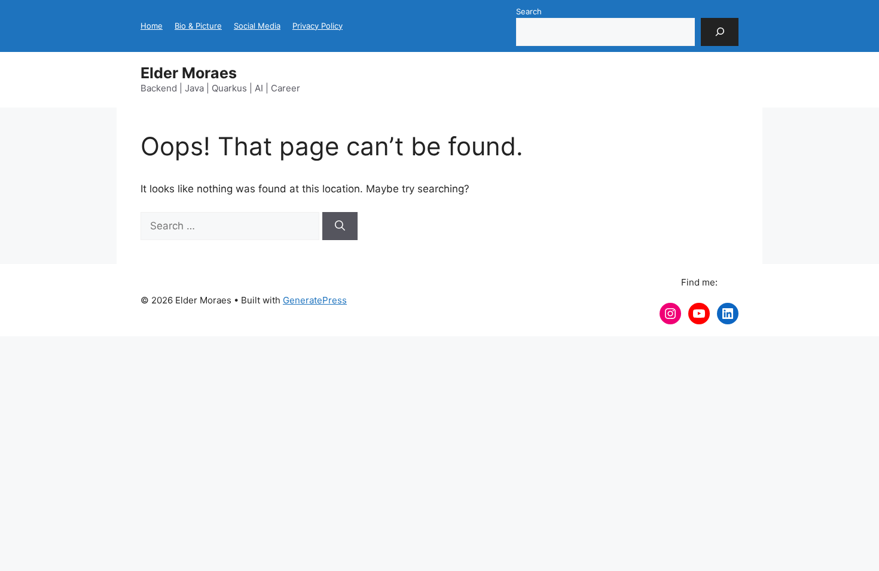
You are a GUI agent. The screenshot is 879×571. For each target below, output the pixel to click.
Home (152, 25)
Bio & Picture (198, 25)
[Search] (719, 32)
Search (529, 11)
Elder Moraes (189, 73)
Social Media (257, 25)
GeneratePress (315, 300)
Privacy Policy (317, 25)
